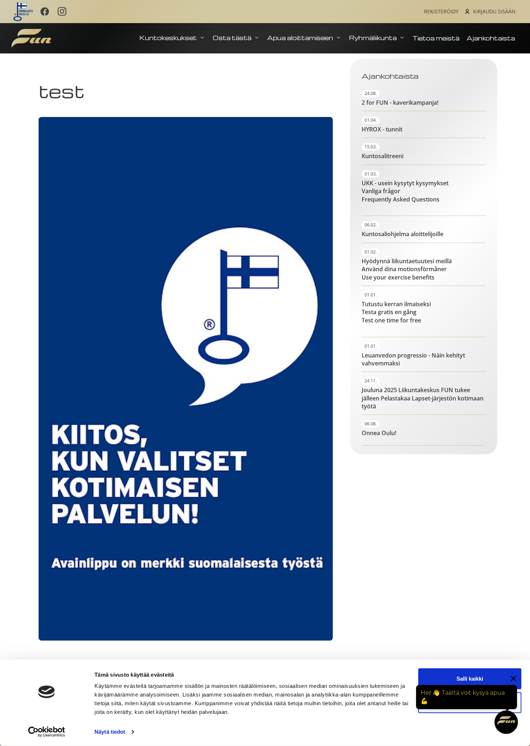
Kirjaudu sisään (494, 11)
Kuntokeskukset (169, 38)
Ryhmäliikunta (373, 38)
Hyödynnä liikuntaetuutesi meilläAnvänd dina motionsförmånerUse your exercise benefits (407, 269)
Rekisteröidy (441, 11)
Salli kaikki (469, 679)
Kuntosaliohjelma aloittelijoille (402, 234)
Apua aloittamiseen (301, 38)
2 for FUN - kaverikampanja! (400, 103)
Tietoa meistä (435, 38)
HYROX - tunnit (382, 129)
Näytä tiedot (109, 732)
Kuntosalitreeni (382, 156)
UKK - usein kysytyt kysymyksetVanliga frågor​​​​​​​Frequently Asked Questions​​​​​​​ (405, 191)
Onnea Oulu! (379, 433)
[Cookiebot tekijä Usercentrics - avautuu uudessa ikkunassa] (46, 732)
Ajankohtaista (491, 38)
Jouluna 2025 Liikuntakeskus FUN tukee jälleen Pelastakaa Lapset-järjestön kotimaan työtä (422, 398)
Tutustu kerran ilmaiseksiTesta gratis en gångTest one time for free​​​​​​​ (396, 312)
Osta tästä (233, 38)
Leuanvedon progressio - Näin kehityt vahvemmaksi (413, 359)
